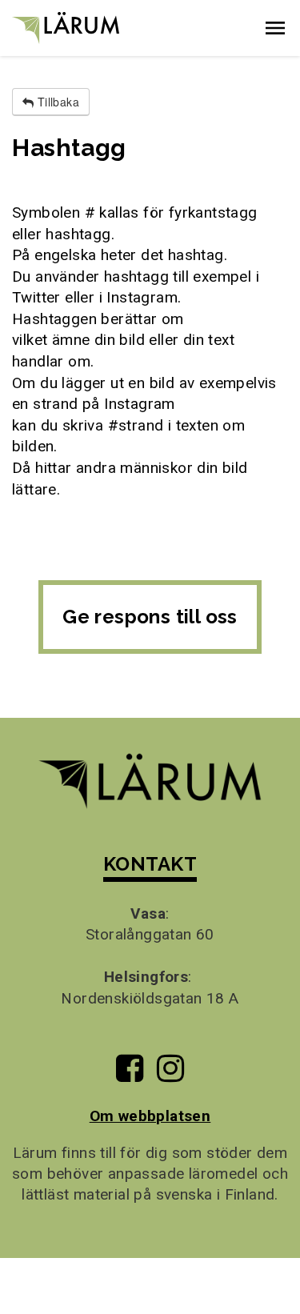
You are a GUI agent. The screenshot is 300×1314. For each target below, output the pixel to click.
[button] (275, 28)
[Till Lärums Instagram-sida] (170, 1074)
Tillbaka (56, 102)
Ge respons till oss (150, 616)
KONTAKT (150, 863)
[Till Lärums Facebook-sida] (129, 1074)
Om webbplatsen (150, 1116)
